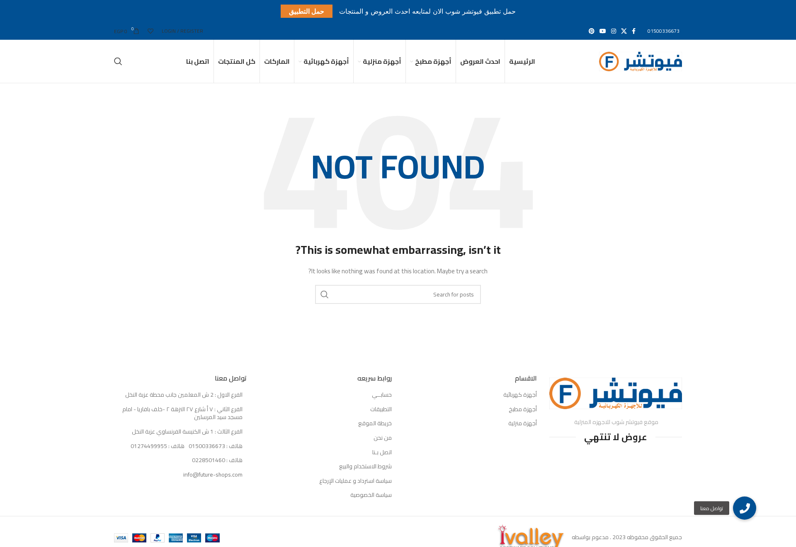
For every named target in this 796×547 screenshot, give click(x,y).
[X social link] (624, 31)
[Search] (118, 61)
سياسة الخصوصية (371, 495)
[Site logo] (640, 60)
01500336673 (664, 31)
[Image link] (615, 392)
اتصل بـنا (382, 452)
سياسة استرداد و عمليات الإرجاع (355, 481)
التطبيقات (381, 409)
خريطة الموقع (375, 423)
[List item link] (180, 446)
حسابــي (382, 395)
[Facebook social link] (633, 31)
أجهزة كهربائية (520, 395)
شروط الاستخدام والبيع (365, 467)
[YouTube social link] (603, 31)
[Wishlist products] (150, 31)
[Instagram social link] (614, 31)
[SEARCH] (324, 294)
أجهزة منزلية (522, 423)
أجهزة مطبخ (523, 409)
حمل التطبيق (306, 11)
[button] (744, 508)
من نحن (383, 438)
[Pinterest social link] (591, 31)
